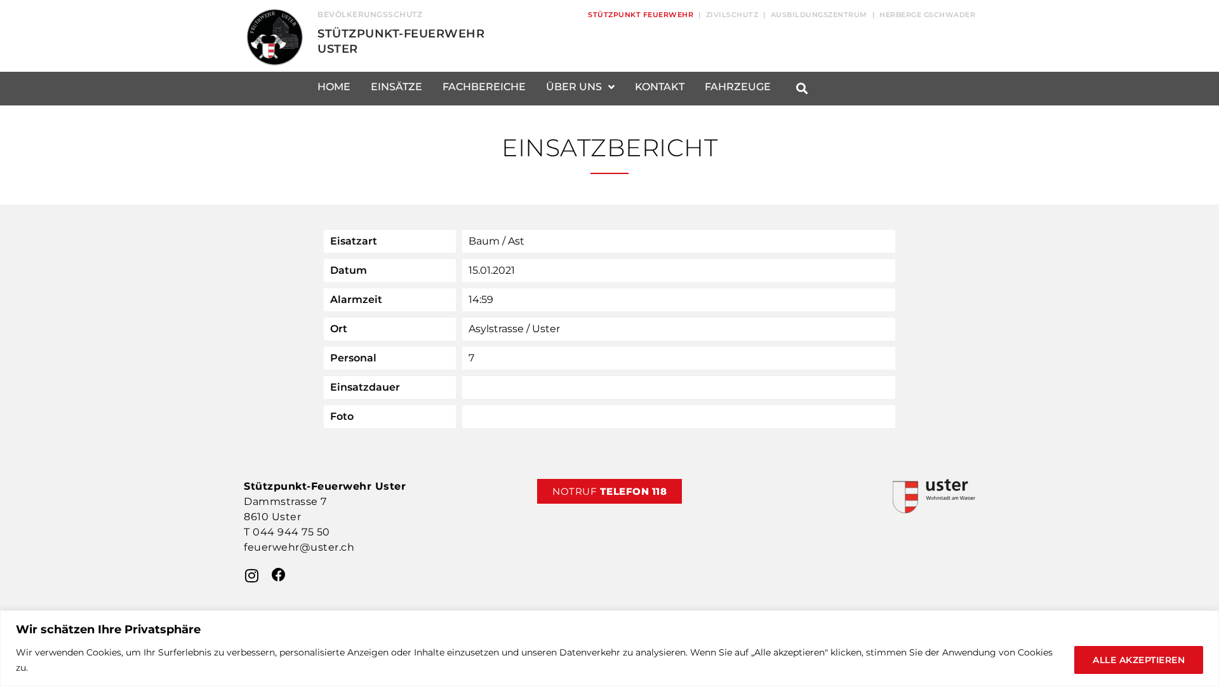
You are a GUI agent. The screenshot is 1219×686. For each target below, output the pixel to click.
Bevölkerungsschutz (369, 14)
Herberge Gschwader (927, 14)
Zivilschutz (732, 14)
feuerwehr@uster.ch (299, 547)
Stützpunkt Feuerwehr (640, 14)
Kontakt (659, 87)
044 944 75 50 (291, 532)
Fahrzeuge (738, 87)
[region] (609, 648)
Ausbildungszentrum (819, 14)
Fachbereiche (484, 87)
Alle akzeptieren (1139, 660)
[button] (801, 88)
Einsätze (396, 87)
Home (333, 87)
